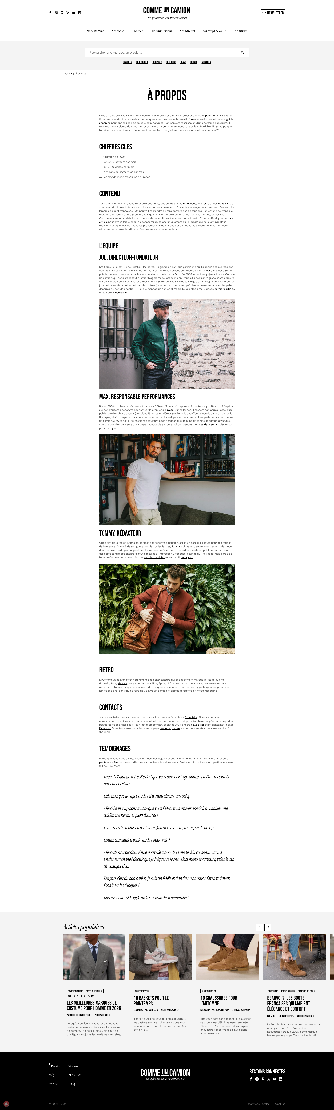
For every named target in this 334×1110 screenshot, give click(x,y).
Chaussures (142, 62)
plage (170, 410)
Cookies (280, 1104)
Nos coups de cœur (214, 31)
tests (206, 203)
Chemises (157, 62)
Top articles (240, 31)
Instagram (120, 292)
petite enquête (108, 762)
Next (267, 927)
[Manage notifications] (6, 1104)
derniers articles (224, 289)
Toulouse (206, 270)
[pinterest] (62, 12)
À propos (54, 1065)
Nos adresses (187, 31)
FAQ (51, 1074)
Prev (259, 927)
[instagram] (56, 12)
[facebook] (50, 12)
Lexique (73, 1083)
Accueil (67, 73)
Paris (177, 274)
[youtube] (73, 12)
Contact (73, 1065)
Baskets (127, 62)
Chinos (193, 62)
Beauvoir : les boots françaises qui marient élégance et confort (288, 1004)
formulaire (191, 717)
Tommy (176, 546)
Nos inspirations (162, 31)
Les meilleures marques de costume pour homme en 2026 (94, 1005)
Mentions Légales (259, 1104)
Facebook (105, 728)
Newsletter (275, 12)
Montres (206, 62)
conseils (223, 203)
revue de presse (170, 728)
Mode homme (95, 31)
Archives (54, 1083)
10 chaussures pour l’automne (218, 1001)
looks (156, 203)
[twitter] (68, 12)
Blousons (171, 62)
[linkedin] (79, 12)
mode (162, 126)
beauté (183, 119)
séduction (206, 119)
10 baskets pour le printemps (151, 1001)
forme (192, 119)
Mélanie (122, 683)
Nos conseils (119, 31)
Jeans (183, 62)
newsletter (197, 724)
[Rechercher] (242, 52)
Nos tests (139, 31)
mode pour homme (209, 115)
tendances (189, 203)
